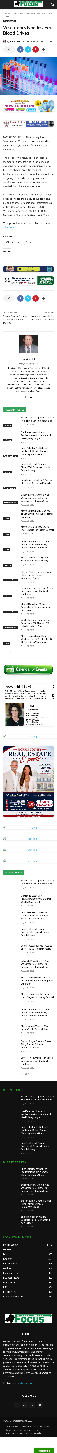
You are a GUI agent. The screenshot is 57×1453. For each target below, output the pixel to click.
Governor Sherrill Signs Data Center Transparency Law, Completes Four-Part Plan (35, 544)
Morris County (17, 13)
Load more (27, 1073)
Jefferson (7, 425)
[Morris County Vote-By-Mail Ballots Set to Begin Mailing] (10, 561)
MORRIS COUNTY (13, 872)
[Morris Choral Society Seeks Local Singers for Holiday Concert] (10, 530)
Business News (10, 456)
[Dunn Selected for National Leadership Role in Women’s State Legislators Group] (10, 452)
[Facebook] (20, 49)
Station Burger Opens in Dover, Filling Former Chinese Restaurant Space (36, 575)
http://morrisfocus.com (28, 364)
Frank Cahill (15, 41)
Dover (6, 518)
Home (6, 13)
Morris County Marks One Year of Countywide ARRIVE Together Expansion (37, 514)
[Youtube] (40, 1405)
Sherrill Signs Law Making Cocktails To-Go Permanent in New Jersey (36, 607)
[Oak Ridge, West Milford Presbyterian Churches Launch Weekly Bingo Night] (10, 436)
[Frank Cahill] (5, 41)
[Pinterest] (35, 49)
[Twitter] (28, 49)
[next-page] (10, 652)
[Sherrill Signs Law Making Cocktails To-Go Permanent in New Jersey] (10, 608)
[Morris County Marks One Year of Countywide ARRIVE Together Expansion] (10, 514)
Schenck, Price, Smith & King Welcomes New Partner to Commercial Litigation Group (35, 498)
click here (8, 227)
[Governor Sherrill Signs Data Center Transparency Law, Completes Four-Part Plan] (10, 545)
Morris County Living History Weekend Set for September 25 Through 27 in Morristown (37, 639)
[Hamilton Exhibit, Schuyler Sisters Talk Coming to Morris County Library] (10, 468)
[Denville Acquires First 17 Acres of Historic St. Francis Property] (10, 484)
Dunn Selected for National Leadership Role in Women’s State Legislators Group (35, 451)
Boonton (7, 565)
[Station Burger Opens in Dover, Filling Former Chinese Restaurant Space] (10, 576)
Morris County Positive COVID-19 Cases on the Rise (15, 319)
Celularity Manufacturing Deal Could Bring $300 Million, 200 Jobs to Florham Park (36, 623)
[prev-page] (5, 652)
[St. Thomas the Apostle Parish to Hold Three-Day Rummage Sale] (10, 421)
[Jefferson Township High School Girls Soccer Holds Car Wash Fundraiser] (10, 592)
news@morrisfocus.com (27, 1383)
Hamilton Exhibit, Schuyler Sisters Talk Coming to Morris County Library (35, 467)
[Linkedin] (31, 396)
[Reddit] (25, 1405)
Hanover (7, 472)
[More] (43, 49)
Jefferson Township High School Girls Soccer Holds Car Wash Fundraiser (37, 591)
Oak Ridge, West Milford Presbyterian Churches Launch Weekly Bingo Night (36, 435)
